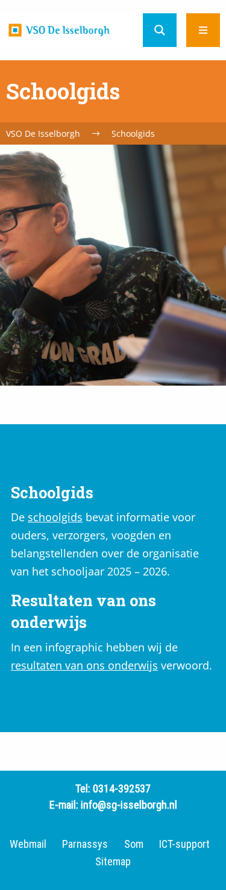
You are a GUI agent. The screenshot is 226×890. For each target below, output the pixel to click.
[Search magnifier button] (160, 30)
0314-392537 (122, 788)
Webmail (28, 844)
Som (133, 844)
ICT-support (184, 844)
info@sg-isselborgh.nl (129, 804)
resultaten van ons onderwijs (84, 665)
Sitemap (113, 861)
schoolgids (55, 517)
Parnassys (85, 844)
